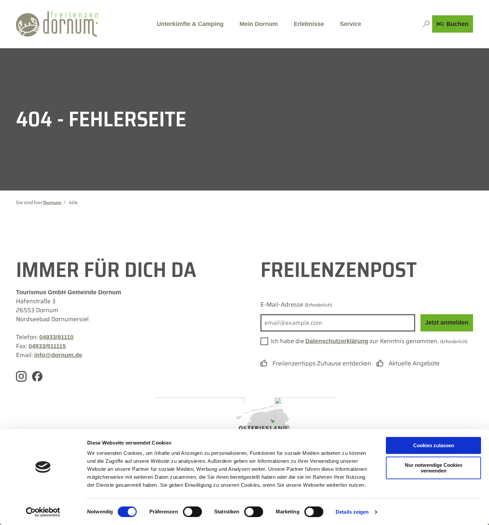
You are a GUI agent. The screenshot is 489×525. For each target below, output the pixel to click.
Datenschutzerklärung (336, 341)
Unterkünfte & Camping (190, 24)
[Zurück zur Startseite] (57, 24)
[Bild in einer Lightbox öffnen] (184, 428)
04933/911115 (47, 346)
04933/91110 (56, 337)
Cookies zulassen (433, 445)
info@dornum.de (58, 355)
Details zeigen (352, 512)
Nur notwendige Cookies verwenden (433, 467)
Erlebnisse (309, 24)
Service (350, 24)
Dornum (52, 202)
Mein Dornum (259, 24)
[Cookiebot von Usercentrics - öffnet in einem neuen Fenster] (43, 512)
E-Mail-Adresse (296, 304)
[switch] (192, 511)
